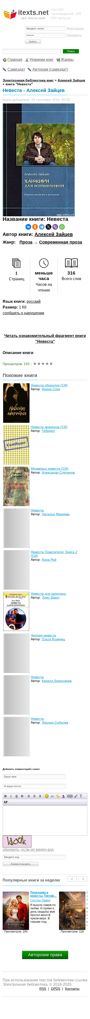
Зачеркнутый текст (22, 796)
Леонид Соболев (55, 722)
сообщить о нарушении (23, 313)
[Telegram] (42, 227)
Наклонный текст (11, 796)
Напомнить (74, 35)
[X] (48, 227)
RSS (42, 988)
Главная (14, 59)
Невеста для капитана (48, 593)
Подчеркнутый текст (16, 796)
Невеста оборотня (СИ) (49, 385)
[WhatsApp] (62, 227)
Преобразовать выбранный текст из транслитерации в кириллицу (81, 796)
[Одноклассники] (35, 227)
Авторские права (45, 954)
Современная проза (60, 242)
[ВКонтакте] (28, 227)
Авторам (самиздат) (50, 69)
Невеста (37, 510)
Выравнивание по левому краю (29, 796)
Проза (25, 242)
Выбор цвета (63, 796)
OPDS (55, 988)
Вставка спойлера (5, 802)
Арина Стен (51, 389)
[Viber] (55, 227)
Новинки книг (42, 59)
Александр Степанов (58, 472)
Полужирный (5, 796)
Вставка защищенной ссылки (57, 796)
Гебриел (48, 431)
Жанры (67, 59)
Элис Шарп (51, 597)
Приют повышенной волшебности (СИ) (43, 896)
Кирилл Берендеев (57, 681)
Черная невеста (43, 635)
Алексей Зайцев (54, 234)
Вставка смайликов (46, 796)
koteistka (36, 903)
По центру (34, 796)
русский (34, 301)
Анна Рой (49, 559)
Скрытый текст (70, 796)
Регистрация (75, 28)
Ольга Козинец (53, 639)
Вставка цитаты (75, 796)
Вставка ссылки (52, 796)
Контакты (72, 988)
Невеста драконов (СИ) (49, 427)
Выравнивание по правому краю (40, 796)
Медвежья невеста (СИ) (49, 468)
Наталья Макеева (56, 514)
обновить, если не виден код (28, 849)
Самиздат (16, 69)
